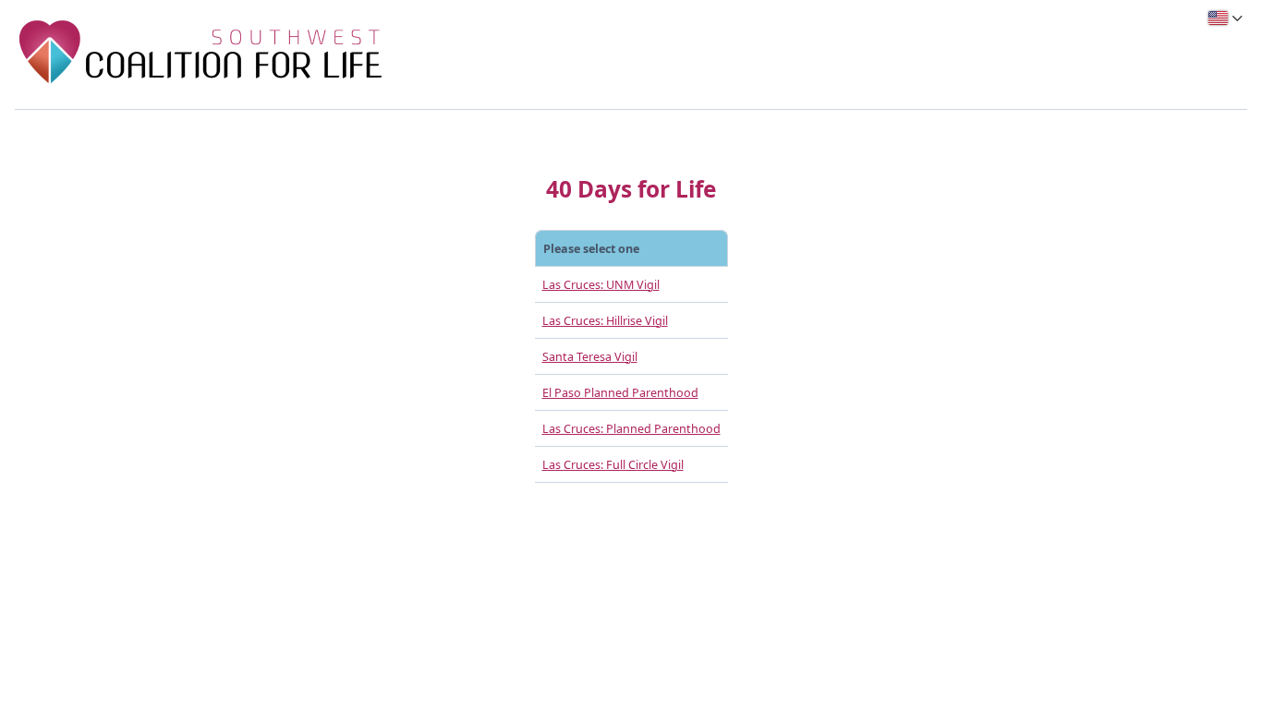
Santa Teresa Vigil (589, 357)
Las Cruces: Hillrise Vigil (605, 321)
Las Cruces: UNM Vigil (601, 285)
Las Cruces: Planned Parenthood (631, 429)
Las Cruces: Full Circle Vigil (613, 465)
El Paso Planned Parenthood (620, 393)
